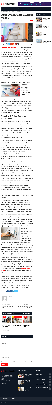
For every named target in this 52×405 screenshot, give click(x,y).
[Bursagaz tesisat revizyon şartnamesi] (39, 41)
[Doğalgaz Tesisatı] (39, 20)
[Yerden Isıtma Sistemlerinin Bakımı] (27, 319)
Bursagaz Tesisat (17, 316)
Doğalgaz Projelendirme (40, 379)
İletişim (13, 398)
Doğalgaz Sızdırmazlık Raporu (41, 384)
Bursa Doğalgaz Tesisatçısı (46, 402)
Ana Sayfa (5, 8)
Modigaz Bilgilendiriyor (15, 8)
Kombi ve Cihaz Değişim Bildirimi (42, 382)
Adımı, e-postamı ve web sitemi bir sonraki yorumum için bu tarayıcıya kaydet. (17, 361)
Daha (36, 8)
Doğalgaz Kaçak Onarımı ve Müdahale (43, 387)
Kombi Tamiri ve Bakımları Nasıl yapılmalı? (46, 26)
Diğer (5, 316)
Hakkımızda (5, 398)
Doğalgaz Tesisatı (46, 18)
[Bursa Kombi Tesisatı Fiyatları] (17, 319)
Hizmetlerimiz (28, 8)
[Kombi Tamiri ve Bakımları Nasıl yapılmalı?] (6, 319)
